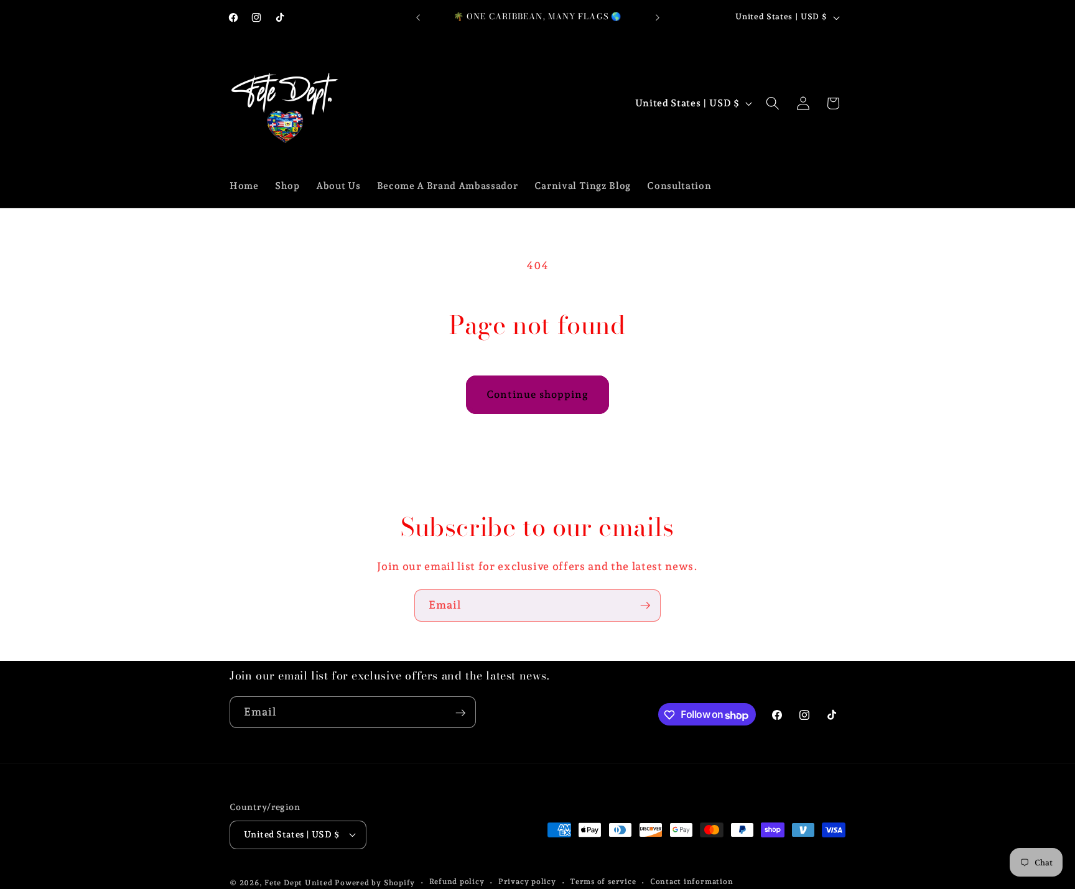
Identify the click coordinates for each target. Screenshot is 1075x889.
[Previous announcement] (418, 17)
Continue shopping (537, 394)
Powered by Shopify (375, 882)
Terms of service (603, 881)
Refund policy (457, 881)
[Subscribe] (645, 605)
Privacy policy (527, 881)
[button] (773, 103)
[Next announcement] (657, 17)
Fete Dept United (298, 882)
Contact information (691, 881)
